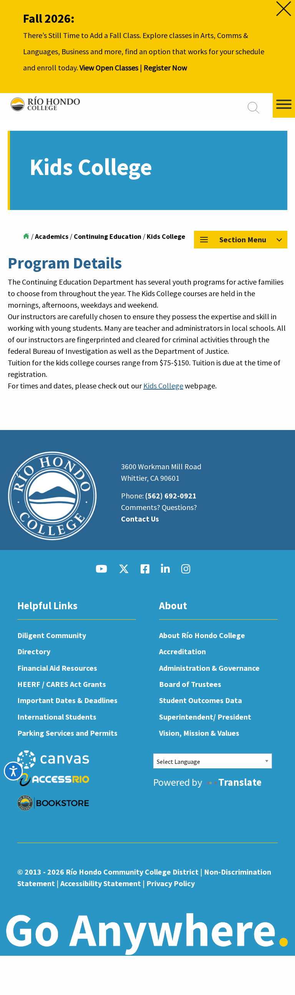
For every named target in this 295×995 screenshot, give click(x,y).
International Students (56, 717)
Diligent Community (51, 635)
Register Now (165, 67)
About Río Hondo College (202, 635)
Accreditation (182, 651)
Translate (240, 782)
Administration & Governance (209, 668)
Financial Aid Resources (57, 668)
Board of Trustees (190, 684)
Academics (51, 236)
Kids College (163, 385)
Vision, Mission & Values (199, 733)
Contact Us (140, 518)
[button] (240, 239)
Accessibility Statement (100, 883)
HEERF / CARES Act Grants (61, 684)
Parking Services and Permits (67, 733)
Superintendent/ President (205, 717)
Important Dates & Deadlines (67, 700)
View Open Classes (109, 67)
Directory (33, 651)
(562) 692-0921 (171, 495)
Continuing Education (107, 236)
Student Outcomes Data (200, 700)
